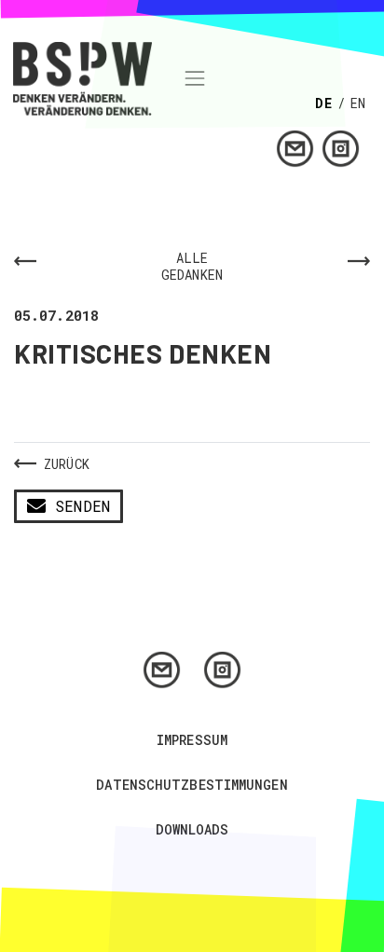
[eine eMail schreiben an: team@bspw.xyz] (295, 147)
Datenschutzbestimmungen (191, 784)
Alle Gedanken (192, 266)
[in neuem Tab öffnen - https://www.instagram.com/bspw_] (341, 147)
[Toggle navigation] (194, 78)
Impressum (192, 740)
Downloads (192, 829)
